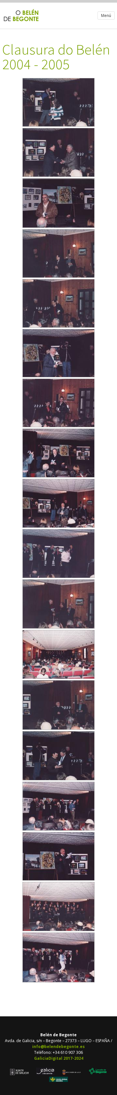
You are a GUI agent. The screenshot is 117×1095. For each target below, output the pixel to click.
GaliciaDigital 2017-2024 (58, 1058)
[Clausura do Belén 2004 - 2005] (58, 125)
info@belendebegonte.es (58, 1046)
